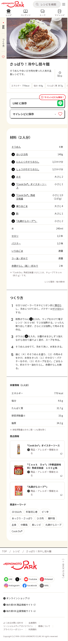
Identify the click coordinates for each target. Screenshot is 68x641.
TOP (4, 551)
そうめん (16, 146)
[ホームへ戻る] (12, 4)
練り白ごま (22, 206)
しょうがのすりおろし (27, 169)
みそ (18, 176)
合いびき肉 (22, 154)
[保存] (3, 56)
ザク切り (57, 308)
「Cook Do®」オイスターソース (31, 185)
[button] (47, 4)
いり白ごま (17, 250)
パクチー (16, 243)
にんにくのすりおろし (27, 161)
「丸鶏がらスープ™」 (26, 221)
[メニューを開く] (64, 4)
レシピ (16, 551)
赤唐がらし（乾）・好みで (25, 265)
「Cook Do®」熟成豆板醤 (25, 196)
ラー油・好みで (20, 258)
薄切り (58, 305)
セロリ (15, 236)
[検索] (37, 4)
